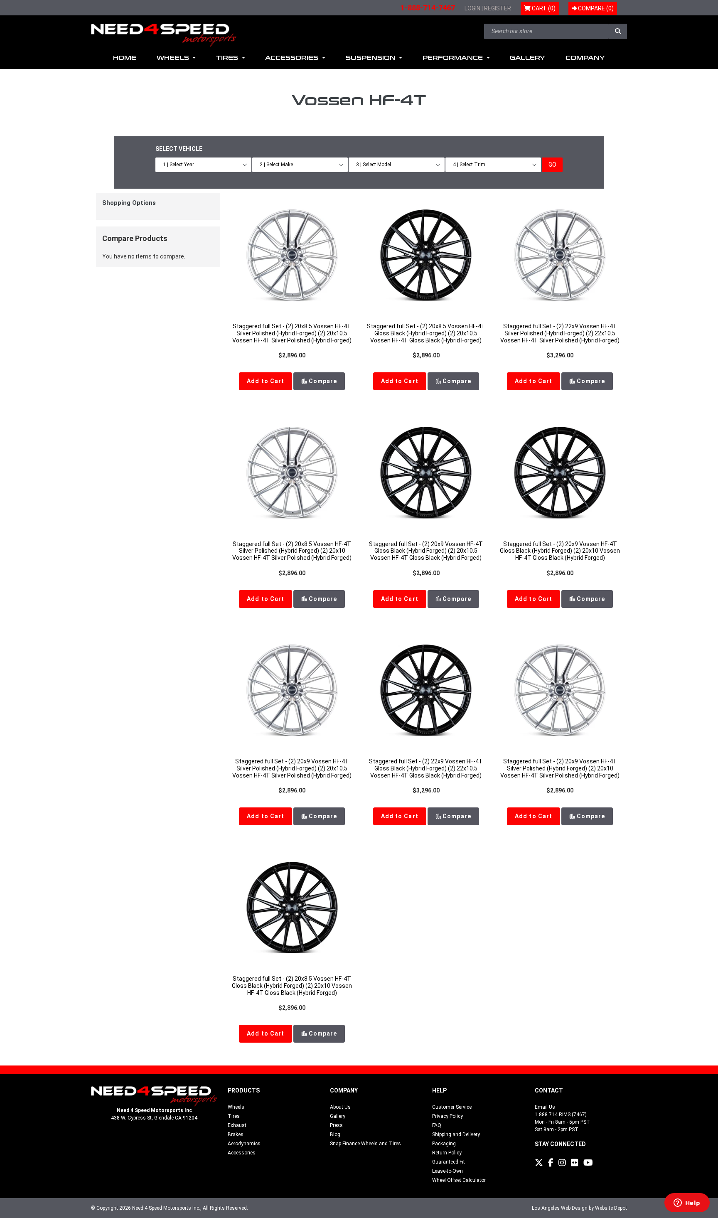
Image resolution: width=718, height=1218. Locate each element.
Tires (234, 1116)
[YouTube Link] (588, 1162)
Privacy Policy (447, 1116)
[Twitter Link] (539, 1162)
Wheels (236, 1107)
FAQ (436, 1125)
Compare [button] (322, 381)
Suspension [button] (372, 58)
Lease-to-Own (447, 1171)
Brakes (235, 1134)
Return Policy (447, 1153)
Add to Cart (265, 381)
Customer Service (452, 1107)
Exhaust (237, 1125)
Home (124, 58)
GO (552, 164)
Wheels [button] (174, 58)
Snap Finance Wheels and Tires (365, 1144)
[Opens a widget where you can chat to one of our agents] (687, 1203)
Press (336, 1125)
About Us (340, 1107)
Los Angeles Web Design (560, 1208)
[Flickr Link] (574, 1162)
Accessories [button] (292, 58)
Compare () (595, 8)
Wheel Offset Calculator (459, 1180)
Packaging (444, 1144)
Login (472, 8)
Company (585, 58)
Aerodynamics (244, 1144)
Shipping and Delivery (456, 1134)
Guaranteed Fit (448, 1162)
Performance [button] (454, 58)
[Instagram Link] (562, 1162)
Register (497, 8)
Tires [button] (228, 58)
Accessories (242, 1153)
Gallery (527, 58)
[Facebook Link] (550, 1162)
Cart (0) (543, 8)
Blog (335, 1134)
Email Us (545, 1107)
